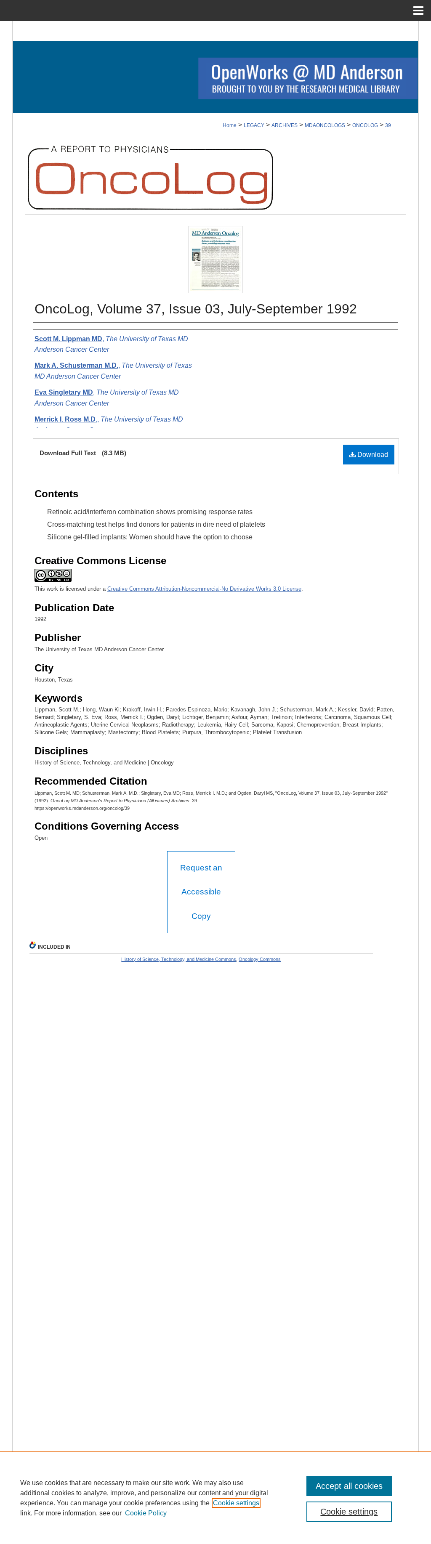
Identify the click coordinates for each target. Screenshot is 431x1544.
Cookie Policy (146, 1513)
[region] (215, 1497)
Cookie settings (236, 1503)
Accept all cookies (349, 1486)
